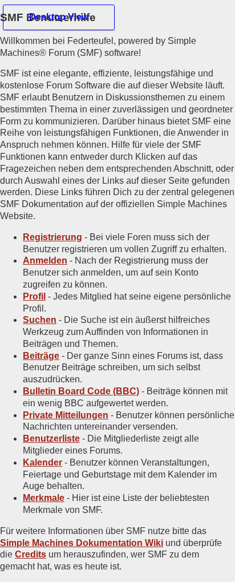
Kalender (42, 462)
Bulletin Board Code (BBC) (81, 391)
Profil (34, 296)
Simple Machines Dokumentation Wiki (81, 543)
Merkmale (43, 498)
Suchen (39, 320)
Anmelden (45, 260)
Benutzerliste (51, 438)
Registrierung (52, 237)
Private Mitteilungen (65, 415)
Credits (30, 554)
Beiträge (41, 356)
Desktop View (58, 17)
